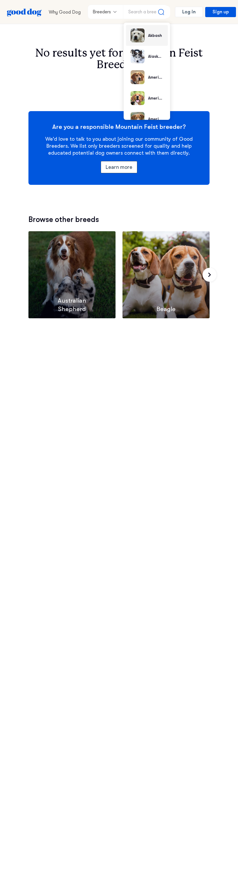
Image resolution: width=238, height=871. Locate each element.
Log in (189, 12)
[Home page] (24, 12)
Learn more (119, 167)
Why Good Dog (65, 12)
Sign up (220, 12)
